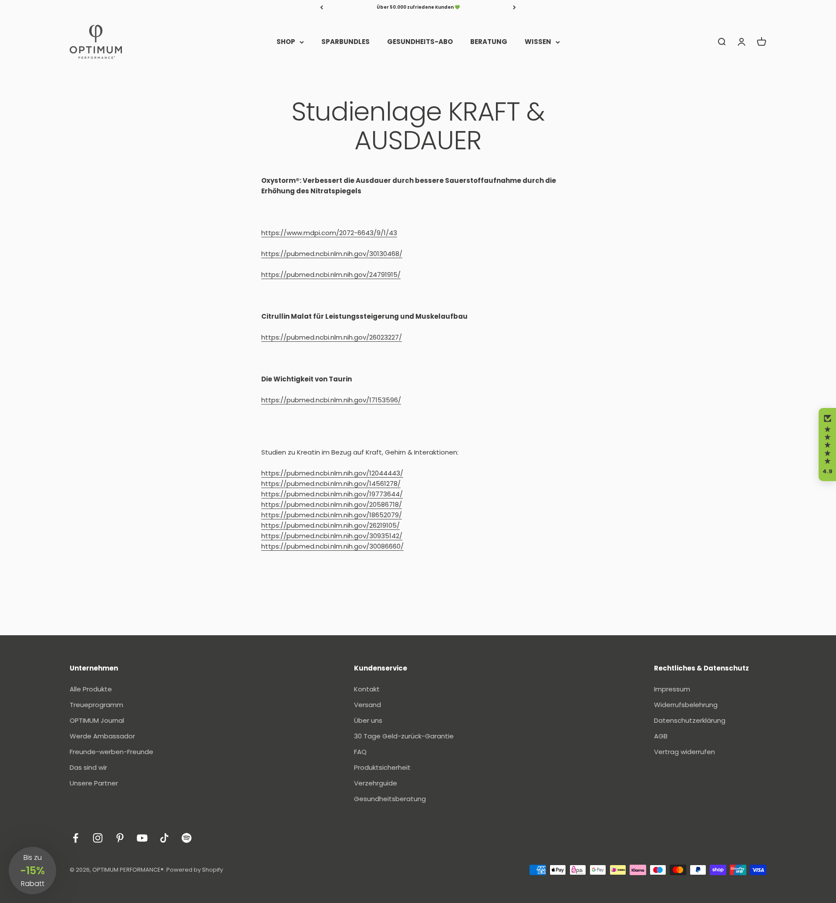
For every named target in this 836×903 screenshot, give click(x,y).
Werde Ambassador (102, 736)
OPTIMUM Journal (97, 720)
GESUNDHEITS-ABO (420, 41)
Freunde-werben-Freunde (111, 751)
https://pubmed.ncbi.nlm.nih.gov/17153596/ (331, 399)
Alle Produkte (91, 689)
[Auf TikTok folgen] (164, 838)
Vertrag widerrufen (684, 751)
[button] (827, 444)
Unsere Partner (94, 783)
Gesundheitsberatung (390, 798)
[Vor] (514, 7)
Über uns (368, 720)
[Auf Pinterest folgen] (120, 838)
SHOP (285, 41)
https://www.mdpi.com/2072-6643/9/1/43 (329, 232)
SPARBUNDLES (345, 41)
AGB (660, 736)
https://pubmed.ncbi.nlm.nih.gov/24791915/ (331, 274)
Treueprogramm (96, 704)
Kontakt (367, 689)
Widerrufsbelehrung (686, 704)
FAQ (360, 751)
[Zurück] (321, 7)
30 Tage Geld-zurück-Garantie (404, 736)
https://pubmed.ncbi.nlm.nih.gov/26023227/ (331, 337)
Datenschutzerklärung (689, 720)
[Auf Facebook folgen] (75, 838)
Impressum (672, 689)
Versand (367, 704)
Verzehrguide (375, 783)
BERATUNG (488, 41)
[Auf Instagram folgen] (98, 838)
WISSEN (538, 41)
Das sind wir (88, 767)
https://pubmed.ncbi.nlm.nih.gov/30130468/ (331, 253)
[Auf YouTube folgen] (142, 838)
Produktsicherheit (382, 767)
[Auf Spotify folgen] (186, 838)
